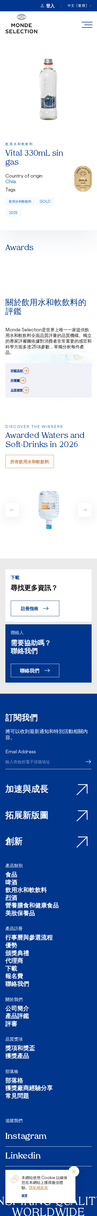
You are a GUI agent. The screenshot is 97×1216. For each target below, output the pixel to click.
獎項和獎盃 (20, 1049)
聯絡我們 (29, 670)
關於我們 (14, 999)
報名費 (14, 977)
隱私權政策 (38, 1187)
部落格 (11, 1071)
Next (85, 510)
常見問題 (17, 1097)
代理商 (14, 961)
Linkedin (23, 1156)
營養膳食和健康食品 (32, 906)
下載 (11, 969)
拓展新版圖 (26, 816)
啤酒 (11, 883)
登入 (50, 6)
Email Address (20, 751)
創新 (14, 842)
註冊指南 (29, 608)
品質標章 (17, 390)
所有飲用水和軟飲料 (29, 461)
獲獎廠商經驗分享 (29, 1089)
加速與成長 (26, 789)
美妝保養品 (20, 914)
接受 (24, 1195)
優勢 (11, 946)
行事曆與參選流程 (29, 938)
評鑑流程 (17, 371)
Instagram (26, 1136)
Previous (12, 510)
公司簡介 (17, 1009)
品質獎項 (14, 1039)
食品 (11, 875)
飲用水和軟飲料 (20, 201)
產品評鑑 (17, 1017)
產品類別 (14, 865)
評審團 (15, 380)
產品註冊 (14, 928)
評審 (11, 1024)
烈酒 (11, 898)
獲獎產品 (17, 1057)
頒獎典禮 (17, 954)
